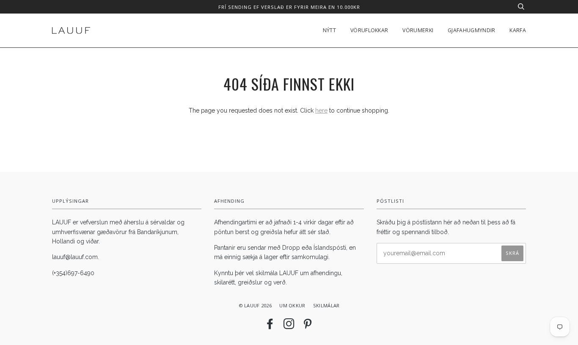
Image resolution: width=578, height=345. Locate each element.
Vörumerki (417, 30)
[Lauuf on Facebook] (269, 326)
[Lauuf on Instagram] (289, 326)
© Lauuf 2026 (255, 305)
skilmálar (326, 305)
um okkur (292, 305)
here (321, 110)
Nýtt (329, 30)
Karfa (517, 30)
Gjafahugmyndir (471, 30)
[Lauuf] (71, 30)
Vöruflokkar (369, 30)
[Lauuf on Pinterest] (307, 326)
